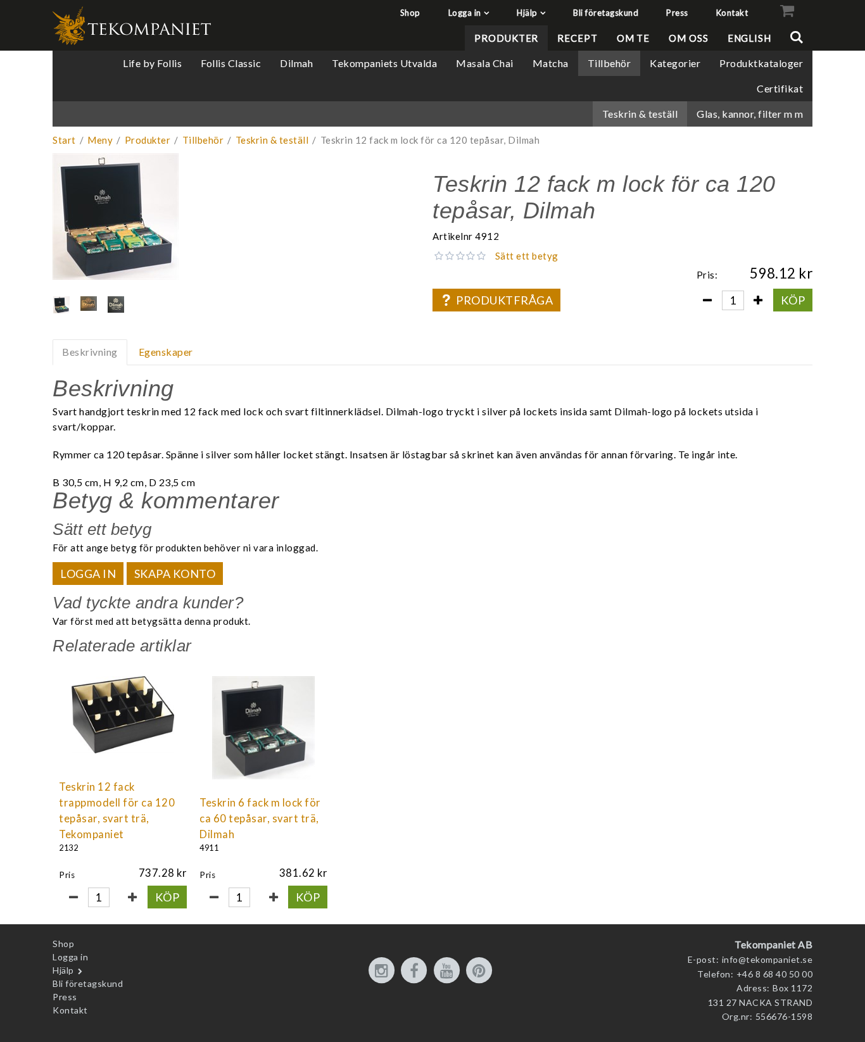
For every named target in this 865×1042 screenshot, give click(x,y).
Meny (100, 140)
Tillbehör (609, 63)
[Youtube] (449, 971)
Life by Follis (152, 63)
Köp (793, 300)
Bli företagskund (605, 13)
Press (677, 13)
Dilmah (296, 63)
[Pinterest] (481, 971)
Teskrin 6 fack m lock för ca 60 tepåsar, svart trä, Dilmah (260, 818)
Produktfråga (504, 300)
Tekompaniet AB (773, 944)
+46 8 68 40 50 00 (774, 974)
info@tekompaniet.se (767, 959)
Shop (410, 13)
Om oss (688, 38)
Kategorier (675, 63)
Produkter (506, 38)
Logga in (464, 13)
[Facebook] (416, 971)
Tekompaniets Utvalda (384, 63)
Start (64, 140)
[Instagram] (384, 971)
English (749, 38)
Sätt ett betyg (527, 255)
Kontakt (732, 13)
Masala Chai (485, 63)
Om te (633, 38)
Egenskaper (166, 352)
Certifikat (780, 88)
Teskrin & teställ (640, 114)
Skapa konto (175, 574)
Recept (577, 38)
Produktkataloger (761, 63)
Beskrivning (90, 352)
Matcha (551, 63)
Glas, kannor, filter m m (750, 114)
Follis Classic (231, 63)
